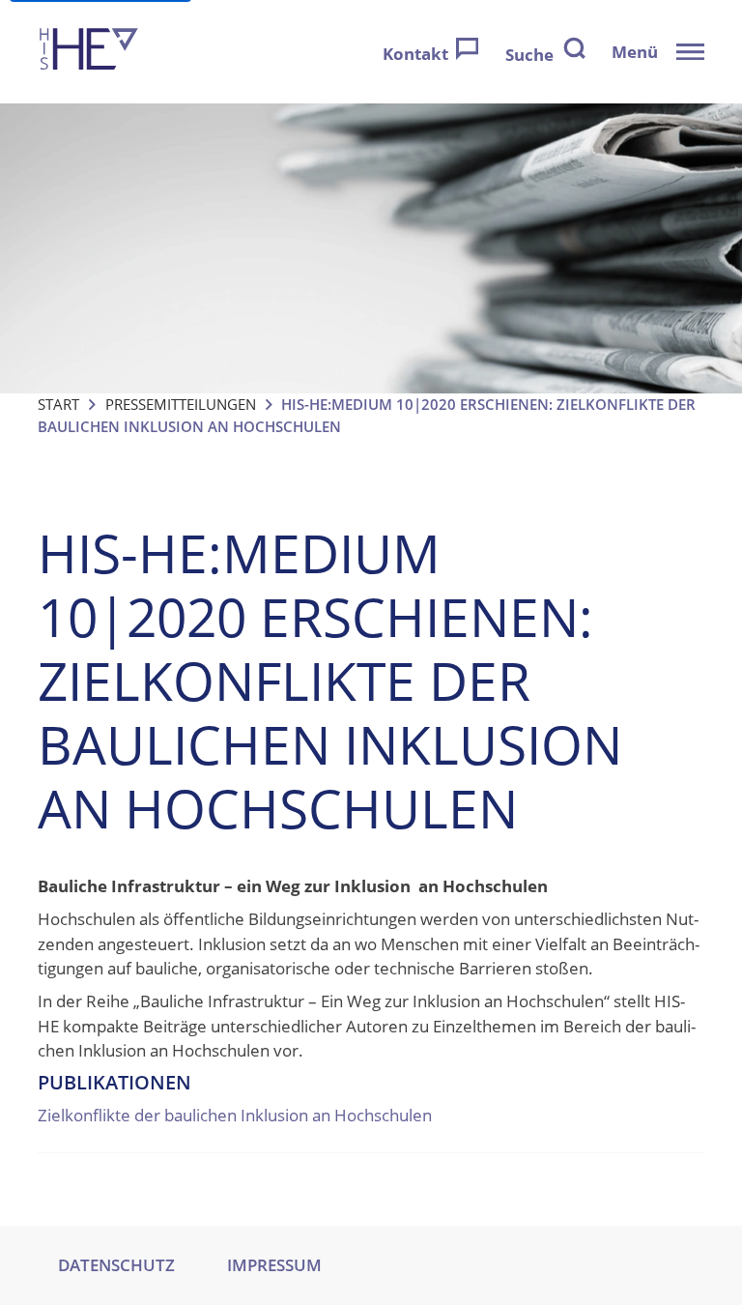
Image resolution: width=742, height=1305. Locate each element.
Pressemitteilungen (180, 404)
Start (58, 404)
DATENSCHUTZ (116, 1265)
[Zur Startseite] (89, 51)
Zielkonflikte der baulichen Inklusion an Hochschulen (235, 1115)
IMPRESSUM (274, 1265)
